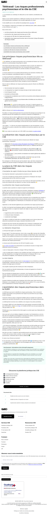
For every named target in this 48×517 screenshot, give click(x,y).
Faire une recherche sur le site (7, 474)
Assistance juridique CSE (6, 425)
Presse (2, 446)
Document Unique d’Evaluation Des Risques (23, 144)
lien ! (20, 306)
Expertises (3, 432)
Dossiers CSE (28, 432)
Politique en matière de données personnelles (24, 510)
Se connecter (20, 416)
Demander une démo (8, 416)
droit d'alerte (26, 261)
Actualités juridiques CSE (30, 430)
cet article (32, 22)
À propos (3, 441)
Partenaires (3, 444)
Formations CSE (4, 427)
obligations (41, 190)
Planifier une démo (24, 386)
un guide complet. (37, 131)
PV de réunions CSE (5, 430)
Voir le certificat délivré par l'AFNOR (9, 494)
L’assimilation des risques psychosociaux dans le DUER (16, 51)
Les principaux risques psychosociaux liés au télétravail (17, 45)
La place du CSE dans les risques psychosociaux (15, 49)
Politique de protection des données (35, 464)
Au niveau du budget (9, 245)
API (2, 448)
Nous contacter (4, 439)
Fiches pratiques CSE (30, 425)
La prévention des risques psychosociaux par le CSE (16, 47)
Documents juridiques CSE (31, 427)
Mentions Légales (24, 508)
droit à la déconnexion (18, 110)
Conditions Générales (24, 513)
